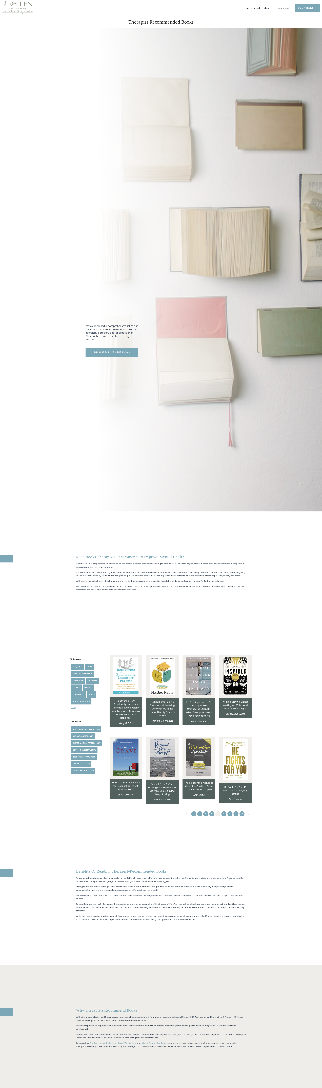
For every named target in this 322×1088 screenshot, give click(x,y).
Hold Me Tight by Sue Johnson (155, 1043)
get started (253, 8)
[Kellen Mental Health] (17, 13)
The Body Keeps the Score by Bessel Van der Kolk (113, 1043)
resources (283, 8)
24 (242, 813)
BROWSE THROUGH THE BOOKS (112, 352)
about (267, 8)
